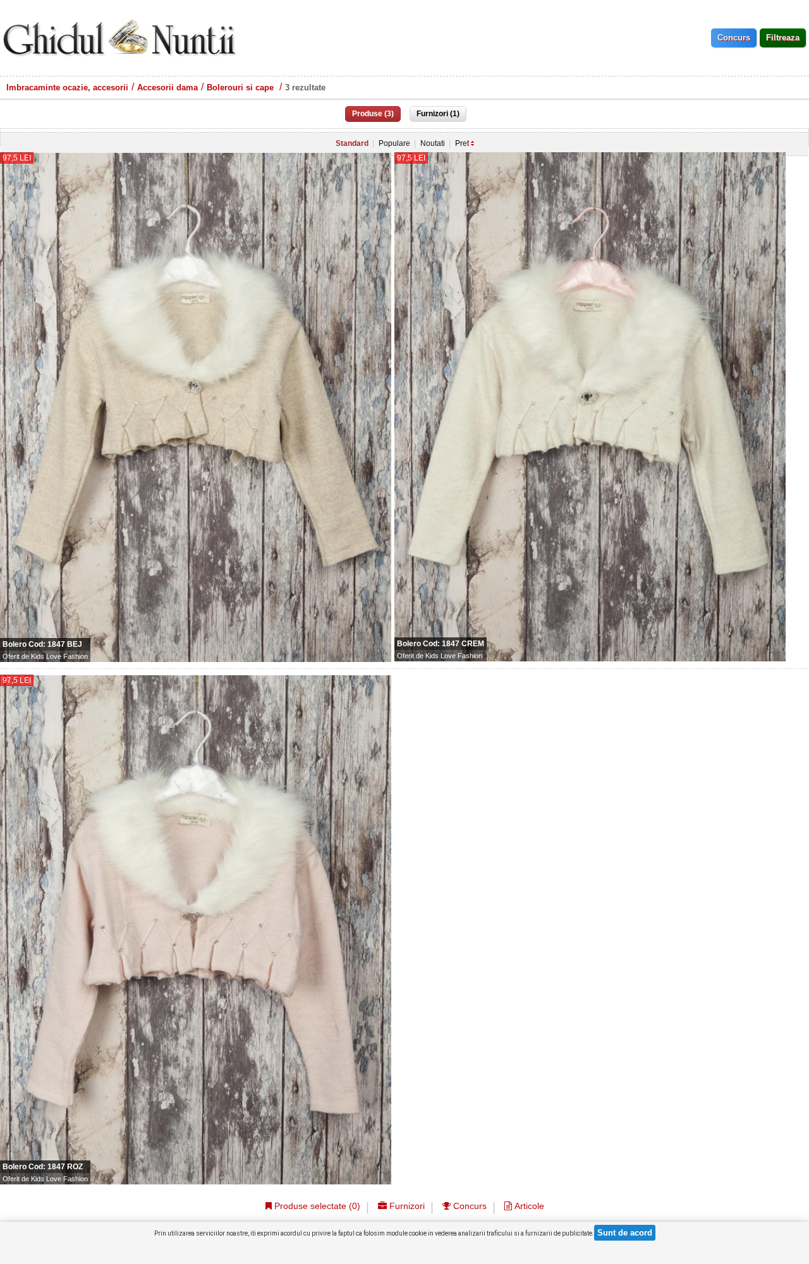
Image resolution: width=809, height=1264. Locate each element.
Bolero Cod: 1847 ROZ (43, 1166)
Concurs (469, 1206)
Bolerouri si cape (241, 87)
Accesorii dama (167, 87)
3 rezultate (305, 87)
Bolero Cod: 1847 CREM (440, 643)
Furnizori (406, 1206)
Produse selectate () (316, 1206)
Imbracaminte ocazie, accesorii (67, 87)
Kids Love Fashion (59, 656)
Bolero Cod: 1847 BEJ (42, 644)
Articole (528, 1206)
